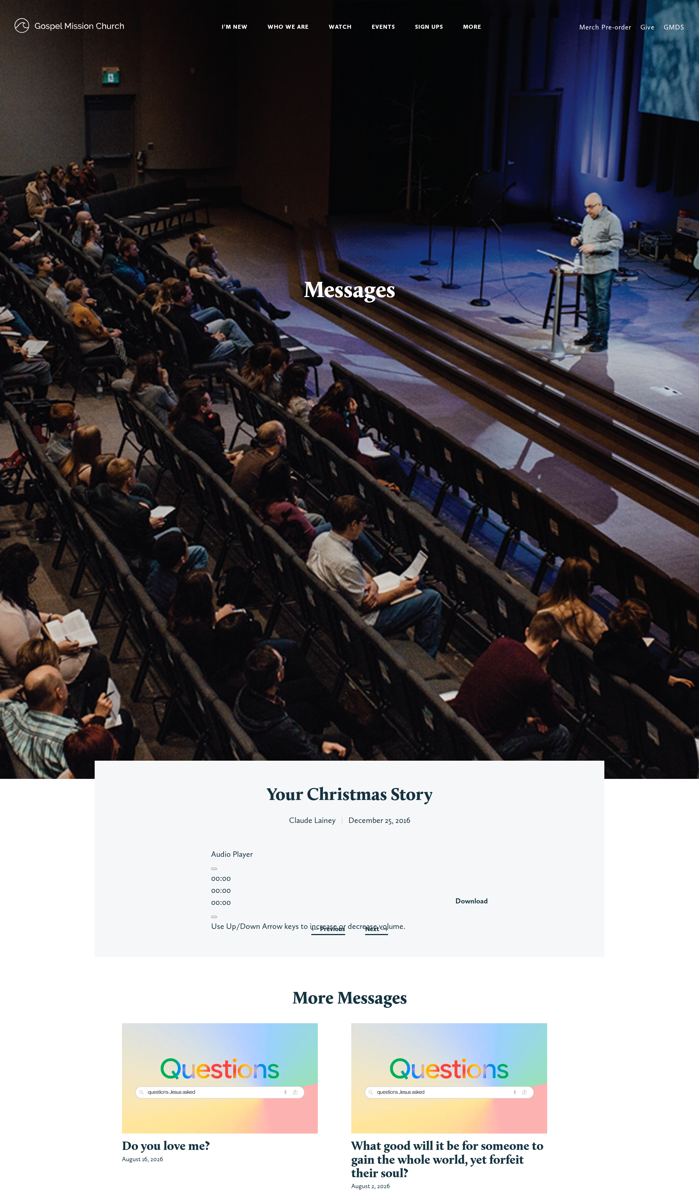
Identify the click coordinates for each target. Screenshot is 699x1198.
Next (373, 929)
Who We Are (288, 26)
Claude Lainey (312, 820)
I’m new (235, 26)
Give (647, 27)
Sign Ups (429, 26)
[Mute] (214, 917)
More (472, 26)
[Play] (214, 869)
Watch (340, 26)
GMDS (674, 27)
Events (383, 26)
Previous (332, 929)
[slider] (308, 926)
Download (471, 900)
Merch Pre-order (605, 27)
